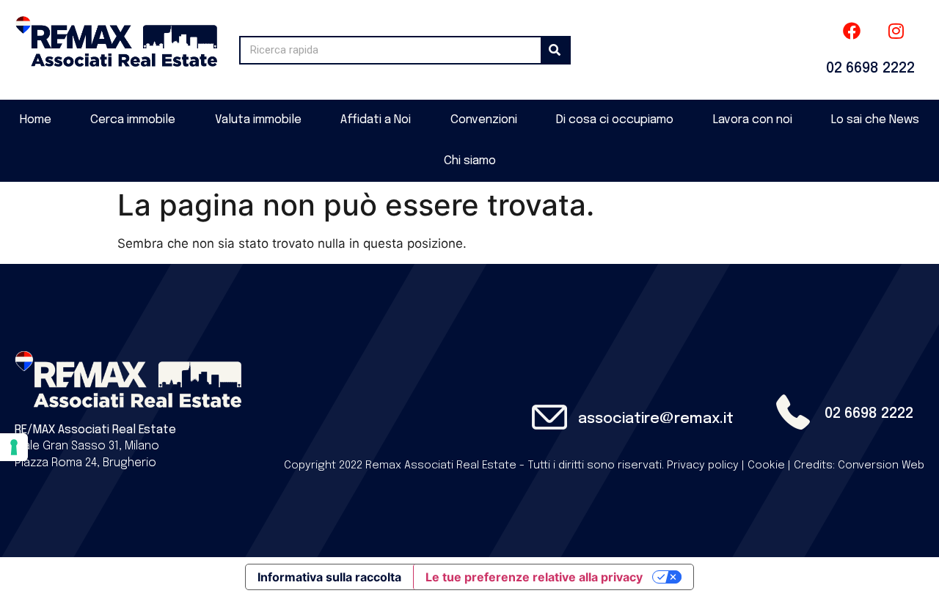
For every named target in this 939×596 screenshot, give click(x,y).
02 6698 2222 (870, 68)
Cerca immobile (132, 120)
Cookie (766, 465)
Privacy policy (703, 465)
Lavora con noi (752, 120)
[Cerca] (555, 50)
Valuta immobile (258, 120)
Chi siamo (470, 161)
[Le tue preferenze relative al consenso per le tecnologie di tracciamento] (14, 447)
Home (35, 120)
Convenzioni (483, 120)
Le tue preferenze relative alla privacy (534, 577)
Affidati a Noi (375, 120)
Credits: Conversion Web (859, 465)
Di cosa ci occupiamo (614, 120)
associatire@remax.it (656, 419)
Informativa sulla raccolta (329, 577)
